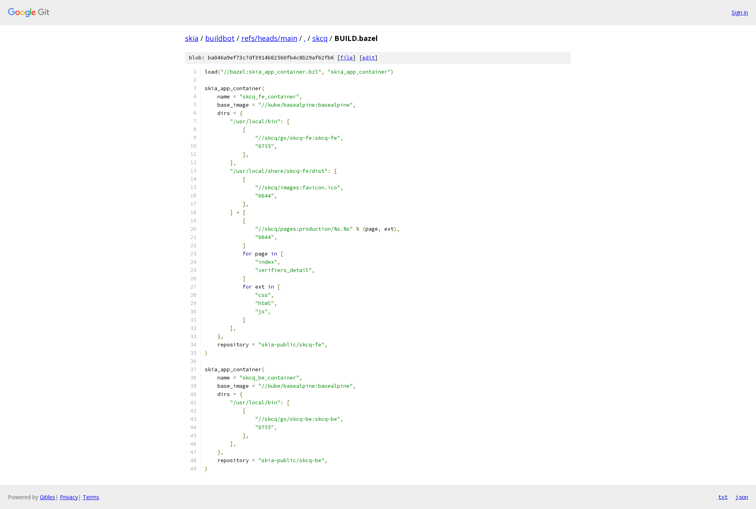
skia (191, 38)
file (346, 57)
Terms (91, 497)
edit (368, 57)
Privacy (69, 497)
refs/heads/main (269, 38)
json (742, 496)
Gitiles (47, 497)
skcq (320, 38)
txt (723, 496)
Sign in (740, 12)
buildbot (220, 38)
